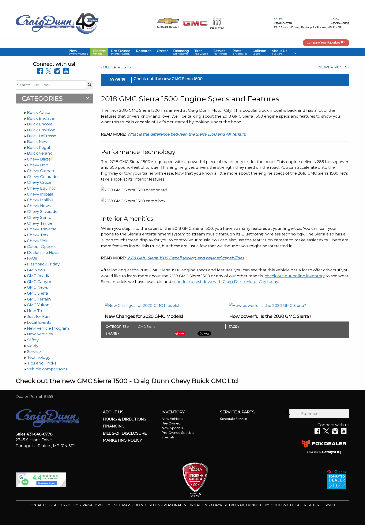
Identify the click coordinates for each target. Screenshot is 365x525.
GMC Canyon (40, 281)
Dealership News (43, 252)
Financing (114, 426)
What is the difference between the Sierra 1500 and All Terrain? (187, 134)
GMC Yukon (38, 304)
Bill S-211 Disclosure (125, 433)
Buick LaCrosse (41, 135)
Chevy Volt (37, 240)
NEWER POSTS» (333, 67)
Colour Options (41, 246)
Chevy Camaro (41, 170)
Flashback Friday (43, 264)
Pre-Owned (171, 423)
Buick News (38, 141)
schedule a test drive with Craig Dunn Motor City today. (225, 281)
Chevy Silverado (42, 211)
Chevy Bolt (37, 165)
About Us (113, 412)
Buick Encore (40, 124)
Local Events (39, 322)
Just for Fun (38, 316)
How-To (34, 310)
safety (32, 345)
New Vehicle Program (48, 328)
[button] (79, 52)
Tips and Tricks (41, 363)
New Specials (172, 428)
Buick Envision (41, 130)
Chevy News (39, 205)
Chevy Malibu (40, 199)
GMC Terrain (39, 299)
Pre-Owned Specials (178, 433)
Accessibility (66, 505)
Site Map (122, 505)
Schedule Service (233, 419)
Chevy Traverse (41, 229)
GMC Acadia (38, 275)
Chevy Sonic (39, 217)
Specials (168, 437)
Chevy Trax (37, 235)
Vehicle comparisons (47, 369)
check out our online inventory (295, 275)
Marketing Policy (122, 440)
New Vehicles (40, 334)
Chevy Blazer (39, 159)
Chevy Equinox (41, 188)
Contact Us (39, 505)
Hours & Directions (124, 419)
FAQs (32, 258)
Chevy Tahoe (39, 223)
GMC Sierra (37, 293)
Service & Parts (237, 412)
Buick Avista (38, 112)
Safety (33, 339)
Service (34, 351)
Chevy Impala (40, 194)
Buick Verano (40, 153)
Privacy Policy (97, 505)
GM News (36, 270)
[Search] (89, 85)
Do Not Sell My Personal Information (171, 505)
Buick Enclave (40, 118)
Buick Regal (38, 147)
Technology (38, 357)
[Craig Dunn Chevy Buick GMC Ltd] (45, 23)
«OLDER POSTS (116, 67)
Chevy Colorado (42, 176)
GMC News (37, 287)
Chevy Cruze (39, 182)
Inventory (173, 412)
